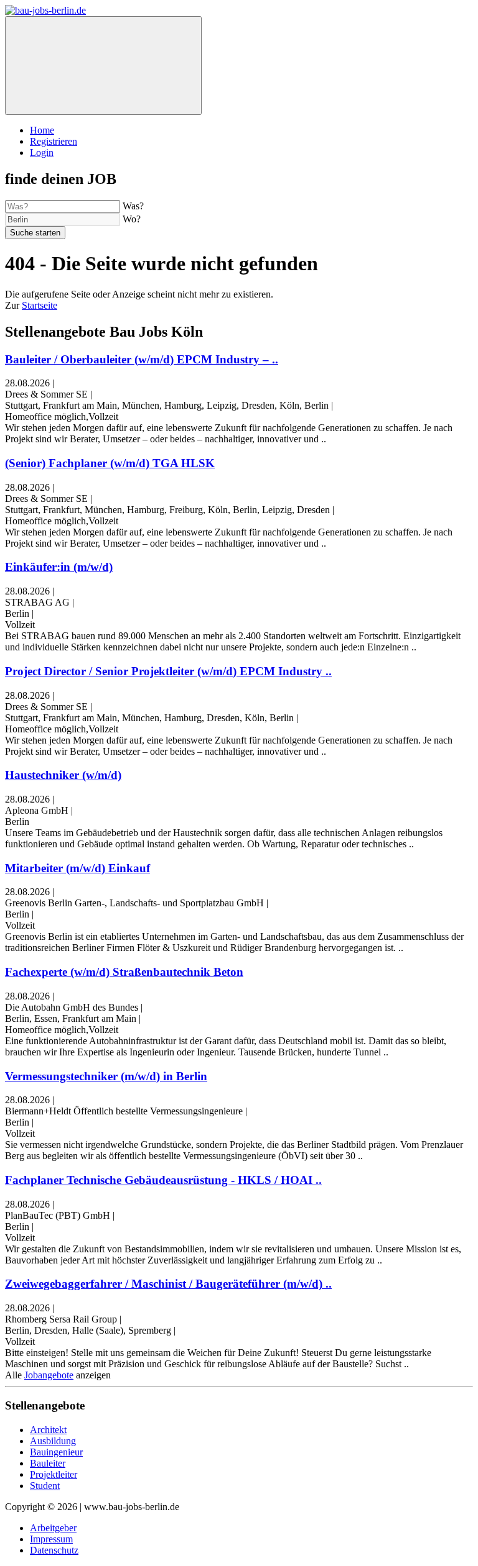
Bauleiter (47, 1463)
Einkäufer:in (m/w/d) (59, 566)
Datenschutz (54, 1550)
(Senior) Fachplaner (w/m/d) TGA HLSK (110, 463)
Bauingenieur (56, 1452)
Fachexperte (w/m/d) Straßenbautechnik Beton (124, 971)
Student (45, 1485)
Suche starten (35, 232)
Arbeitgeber (53, 1528)
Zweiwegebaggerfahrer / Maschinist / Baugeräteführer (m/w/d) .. (168, 1283)
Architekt (48, 1429)
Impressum (51, 1539)
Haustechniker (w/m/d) (63, 774)
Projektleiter (53, 1474)
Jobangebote (48, 1375)
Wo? (132, 219)
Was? (133, 206)
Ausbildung (53, 1441)
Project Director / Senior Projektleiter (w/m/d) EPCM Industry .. (168, 671)
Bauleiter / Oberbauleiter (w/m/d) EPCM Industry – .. (141, 359)
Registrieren (53, 141)
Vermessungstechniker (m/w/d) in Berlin (106, 1076)
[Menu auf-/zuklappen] (103, 65)
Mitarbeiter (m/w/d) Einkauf (77, 868)
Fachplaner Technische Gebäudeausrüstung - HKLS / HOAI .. (163, 1179)
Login (42, 152)
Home (42, 130)
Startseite (39, 305)
